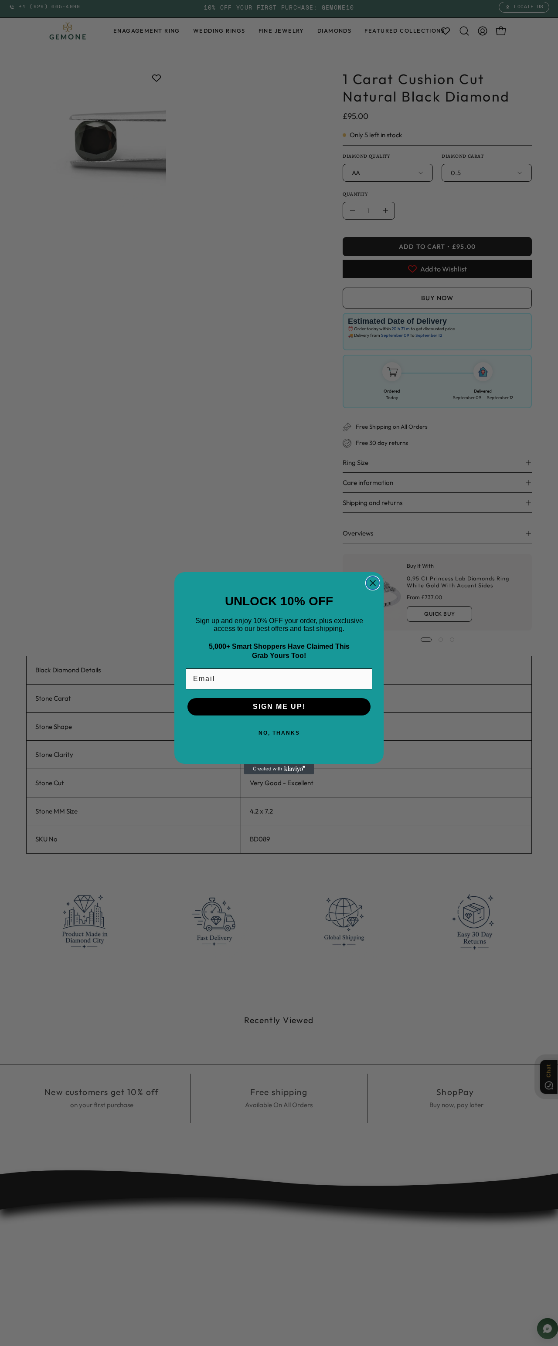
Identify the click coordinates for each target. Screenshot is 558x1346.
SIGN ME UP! (279, 706)
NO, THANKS (279, 733)
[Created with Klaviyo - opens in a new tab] (279, 769)
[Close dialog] (372, 583)
